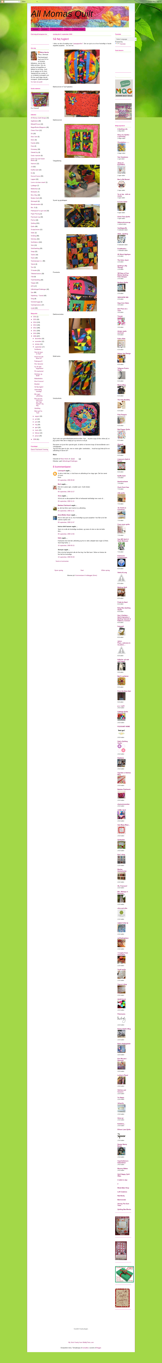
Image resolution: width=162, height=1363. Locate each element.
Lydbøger (34, 185)
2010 (35, 333)
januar (37, 436)
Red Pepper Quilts (123, 429)
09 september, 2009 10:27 (66, 491)
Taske (33, 258)
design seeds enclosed (122, 332)
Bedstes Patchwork (64, 505)
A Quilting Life (122, 129)
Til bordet (34, 270)
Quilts (33, 226)
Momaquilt (34, 201)
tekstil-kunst (121, 999)
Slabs (32, 233)
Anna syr (120, 1118)
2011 (35, 330)
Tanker (33, 255)
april (36, 427)
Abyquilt (120, 444)
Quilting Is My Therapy (122, 266)
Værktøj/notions (36, 305)
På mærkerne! (39, 371)
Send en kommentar (62, 561)
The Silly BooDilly (123, 400)
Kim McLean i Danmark (122, 1059)
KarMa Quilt (34, 170)
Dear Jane (34, 136)
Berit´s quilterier (122, 676)
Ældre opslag (105, 570)
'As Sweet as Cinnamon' (121, 508)
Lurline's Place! (122, 1075)
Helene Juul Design (124, 353)
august (37, 416)
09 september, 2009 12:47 (66, 522)
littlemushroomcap (123, 222)
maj (36, 424)
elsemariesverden (123, 804)
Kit (32, 173)
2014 (35, 322)
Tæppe (33, 283)
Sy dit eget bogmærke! (38, 367)
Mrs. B (33, 207)
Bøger (67, 29)
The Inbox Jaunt (122, 260)
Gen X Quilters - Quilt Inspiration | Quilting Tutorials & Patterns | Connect (124, 618)
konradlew (85, 1348)
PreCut (33, 220)
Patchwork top (35, 217)
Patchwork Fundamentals (122, 556)
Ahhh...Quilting (122, 234)
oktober (37, 344)
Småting (33, 236)
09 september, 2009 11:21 (66, 501)
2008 (35, 439)
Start (82, 570)
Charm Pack (35, 130)
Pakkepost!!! (38, 361)
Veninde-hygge (35, 302)
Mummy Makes (122, 1168)
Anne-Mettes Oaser (64, 515)
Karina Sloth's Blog (124, 1029)
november (38, 341)
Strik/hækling (35, 248)
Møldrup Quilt (122, 587)
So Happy (120, 1097)
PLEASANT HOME (123, 726)
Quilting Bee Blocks (124, 1209)
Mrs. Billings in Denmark (122, 892)
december (38, 338)
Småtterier (37, 349)
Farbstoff (120, 626)
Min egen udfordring (38, 395)
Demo (33, 140)
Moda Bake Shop (123, 1188)
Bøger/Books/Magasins (38, 127)
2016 (35, 317)
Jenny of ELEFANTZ (121, 163)
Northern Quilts (122, 282)
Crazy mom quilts (123, 524)
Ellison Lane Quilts (124, 1129)
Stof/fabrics (34, 242)
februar (37, 433)
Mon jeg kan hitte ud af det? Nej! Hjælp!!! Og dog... (38, 402)
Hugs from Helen (123, 303)
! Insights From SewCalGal (122, 953)
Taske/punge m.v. (36, 261)
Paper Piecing (35, 214)
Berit (59, 484)
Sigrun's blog (122, 984)
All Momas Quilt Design (38, 118)
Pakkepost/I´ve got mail (38, 211)
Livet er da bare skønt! (38, 182)
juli (36, 419)
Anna (59, 496)
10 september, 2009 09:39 (66, 557)
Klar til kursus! (39, 381)
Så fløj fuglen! (38, 387)
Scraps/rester (35, 229)
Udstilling (37, 408)
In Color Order (122, 202)
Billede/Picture (35, 124)
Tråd (32, 277)
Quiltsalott (121, 840)
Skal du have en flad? (38, 353)
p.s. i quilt (120, 706)
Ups (32, 292)
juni (36, 422)
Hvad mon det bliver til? (38, 357)
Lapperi (33, 179)
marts (37, 430)
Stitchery (34, 239)
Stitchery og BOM (38, 375)
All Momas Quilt (62, 14)
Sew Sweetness (122, 157)
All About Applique (123, 254)
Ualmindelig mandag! (38, 390)
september (38, 347)
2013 (35, 325)
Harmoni (33, 163)
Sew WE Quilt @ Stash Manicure (123, 540)
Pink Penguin (122, 414)
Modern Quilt (35, 198)
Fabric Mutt (121, 338)
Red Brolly (121, 1196)
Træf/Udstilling (35, 280)
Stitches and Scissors (121, 1091)
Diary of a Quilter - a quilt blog (123, 135)
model (33, 308)
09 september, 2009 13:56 (66, 534)
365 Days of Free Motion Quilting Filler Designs (123, 275)
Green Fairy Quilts (123, 216)
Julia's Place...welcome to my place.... (123, 643)
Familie (33, 143)
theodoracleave (122, 481)
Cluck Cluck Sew (123, 487)
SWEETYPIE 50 (122, 923)
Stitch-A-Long (122, 572)
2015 (35, 319)
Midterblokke (38, 378)
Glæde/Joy (34, 152)
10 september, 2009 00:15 (66, 545)
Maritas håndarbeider (122, 870)
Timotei (120, 316)
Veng (32, 298)
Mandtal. (37, 384)
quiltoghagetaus (122, 938)
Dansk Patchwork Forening (39, 449)
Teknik (33, 264)
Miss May (34, 195)
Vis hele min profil (36, 82)
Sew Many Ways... (123, 825)
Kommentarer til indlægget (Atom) (86, 575)
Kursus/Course (35, 176)
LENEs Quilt (121, 810)
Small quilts (121, 969)
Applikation (34, 121)
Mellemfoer (34, 189)
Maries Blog (121, 385)
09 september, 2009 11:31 (66, 511)
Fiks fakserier (38, 364)
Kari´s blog (121, 854)
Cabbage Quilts (122, 711)
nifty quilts (121, 493)
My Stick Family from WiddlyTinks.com (81, 1342)
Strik (32, 245)
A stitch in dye (122, 1180)
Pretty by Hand (122, 602)
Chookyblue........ (123, 142)
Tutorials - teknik (56, 29)
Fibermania (121, 1014)
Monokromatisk (36, 204)
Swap (32, 251)
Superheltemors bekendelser (122, 1162)
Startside (35, 29)
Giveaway (34, 149)
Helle (59, 538)
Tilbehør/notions (36, 273)
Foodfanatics (121, 248)
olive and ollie (122, 908)
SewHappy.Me (122, 228)
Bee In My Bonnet (123, 179)
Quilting (33, 223)
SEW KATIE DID (122, 297)
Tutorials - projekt (78, 29)
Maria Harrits (44, 52)
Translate (123, 44)
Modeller (44, 29)
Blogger (98, 1348)
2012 (35, 328)
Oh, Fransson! (122, 886)
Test (32, 267)
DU (32, 133)
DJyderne (120, 758)
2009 (35, 336)
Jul (32, 166)
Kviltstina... (121, 1124)
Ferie (32, 146)
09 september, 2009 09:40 (66, 480)
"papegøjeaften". (78, 43)
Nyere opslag (59, 570)
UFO (32, 286)
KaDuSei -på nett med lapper (123, 660)
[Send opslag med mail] (79, 459)
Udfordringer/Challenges (69, 461)
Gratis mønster (35, 155)
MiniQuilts (34, 192)
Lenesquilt (61, 470)
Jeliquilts (120, 1103)
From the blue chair (124, 691)
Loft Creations (122, 1192)
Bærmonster (121, 1200)
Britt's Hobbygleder (124, 1044)
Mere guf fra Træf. (38, 412)
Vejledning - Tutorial (37, 295)
